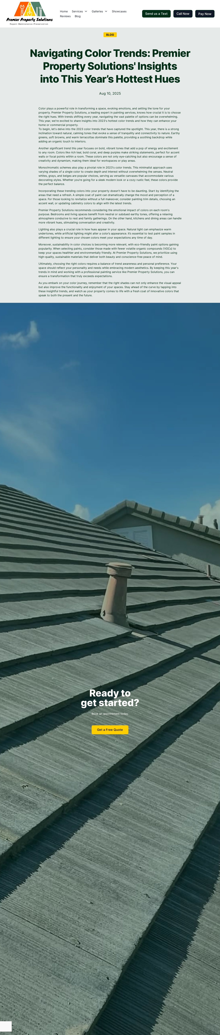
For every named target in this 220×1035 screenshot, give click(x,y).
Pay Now (204, 14)
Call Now (183, 13)
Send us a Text (156, 13)
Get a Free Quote (110, 730)
